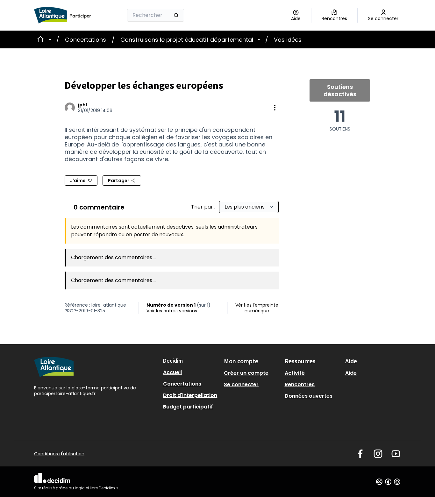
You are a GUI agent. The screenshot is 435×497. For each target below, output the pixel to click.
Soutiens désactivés (340, 90)
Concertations (85, 40)
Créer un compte (246, 373)
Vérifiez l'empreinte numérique (256, 308)
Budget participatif (188, 406)
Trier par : (204, 206)
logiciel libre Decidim (97, 488)
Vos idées (288, 40)
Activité (295, 373)
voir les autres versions (171, 311)
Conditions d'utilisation (59, 454)
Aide (351, 373)
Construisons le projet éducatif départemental (186, 40)
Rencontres (300, 384)
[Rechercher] (176, 15)
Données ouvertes (308, 396)
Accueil (172, 372)
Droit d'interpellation (190, 395)
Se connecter (241, 384)
